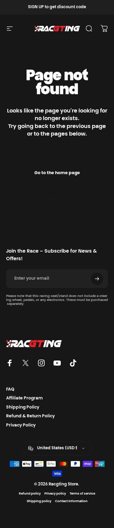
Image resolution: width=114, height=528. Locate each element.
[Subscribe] (97, 279)
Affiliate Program (24, 398)
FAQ (10, 390)
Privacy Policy (21, 425)
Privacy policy (55, 493)
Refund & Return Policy (30, 416)
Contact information (71, 501)
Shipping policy (39, 501)
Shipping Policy (22, 407)
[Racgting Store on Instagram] (41, 363)
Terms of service (82, 493)
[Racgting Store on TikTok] (73, 363)
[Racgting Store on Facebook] (9, 363)
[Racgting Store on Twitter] (25, 363)
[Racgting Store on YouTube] (57, 363)
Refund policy (30, 493)
